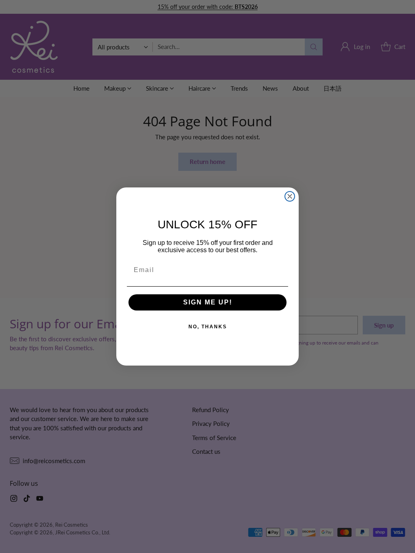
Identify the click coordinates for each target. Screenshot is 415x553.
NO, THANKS (207, 327)
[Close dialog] (290, 196)
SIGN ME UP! (207, 302)
